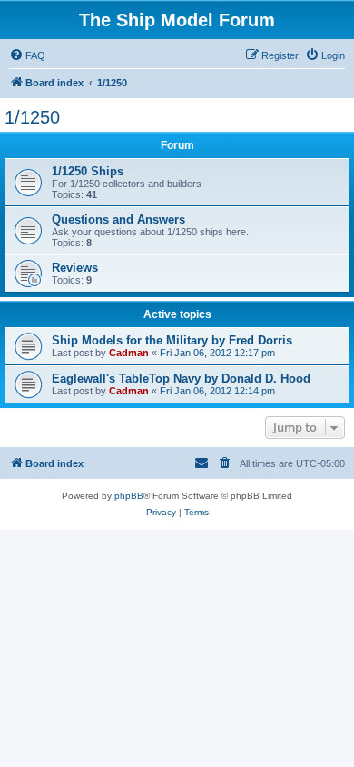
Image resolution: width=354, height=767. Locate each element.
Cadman (129, 352)
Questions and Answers (118, 219)
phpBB (128, 496)
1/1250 (32, 117)
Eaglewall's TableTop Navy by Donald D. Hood (181, 378)
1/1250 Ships (87, 171)
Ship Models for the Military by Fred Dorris (172, 340)
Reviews (75, 267)
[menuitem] (27, 55)
